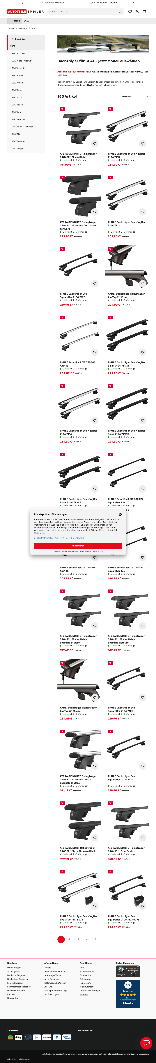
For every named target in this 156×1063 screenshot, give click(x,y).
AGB (82, 967)
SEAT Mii (16, 134)
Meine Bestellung (52, 979)
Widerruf (84, 994)
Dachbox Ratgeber (16, 975)
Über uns (48, 986)
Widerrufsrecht (87, 986)
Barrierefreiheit (87, 971)
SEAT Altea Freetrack (22, 61)
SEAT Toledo (17, 148)
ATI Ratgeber (13, 971)
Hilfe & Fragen (14, 967)
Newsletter (12, 998)
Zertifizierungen (51, 994)
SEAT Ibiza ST (18, 104)
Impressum (85, 983)
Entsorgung (85, 979)
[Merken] (94, 143)
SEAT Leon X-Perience (22, 126)
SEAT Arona (17, 75)
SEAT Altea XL (18, 68)
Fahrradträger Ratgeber (18, 986)
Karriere (47, 967)
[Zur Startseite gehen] (26, 11)
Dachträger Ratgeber (17, 979)
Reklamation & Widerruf (55, 983)
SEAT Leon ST (18, 119)
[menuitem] (14, 21)
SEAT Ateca (17, 82)
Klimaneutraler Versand (105, 3)
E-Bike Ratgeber (15, 983)
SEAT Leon (17, 112)
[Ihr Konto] (137, 11)
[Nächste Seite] (103, 939)
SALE (26, 21)
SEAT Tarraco (18, 141)
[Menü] (138, 967)
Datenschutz (86, 975)
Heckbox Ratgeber (16, 990)
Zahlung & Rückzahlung (55, 990)
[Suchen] (120, 11)
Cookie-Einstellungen (90, 990)
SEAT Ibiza (17, 97)
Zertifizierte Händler (54, 3)
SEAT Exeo (17, 90)
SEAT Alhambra (19, 53)
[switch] (133, 974)
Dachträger (20, 39)
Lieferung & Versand (53, 975)
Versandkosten (88, 1054)
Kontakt (11, 994)
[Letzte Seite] (112, 939)
